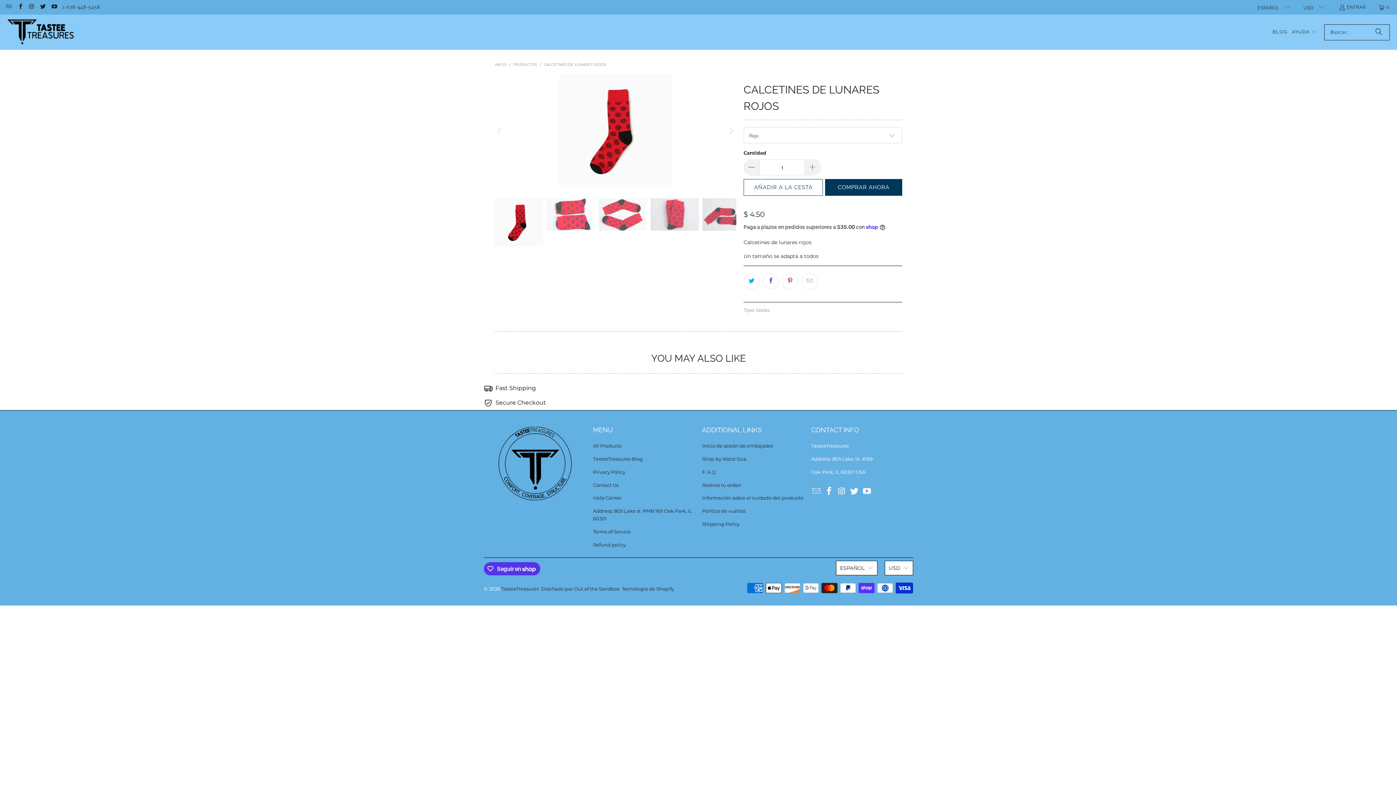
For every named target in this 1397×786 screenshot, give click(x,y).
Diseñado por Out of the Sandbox (580, 589)
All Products (607, 446)
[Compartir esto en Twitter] (752, 281)
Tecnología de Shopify (648, 589)
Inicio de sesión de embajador (737, 446)
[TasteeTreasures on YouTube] (54, 7)
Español (1269, 8)
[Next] (731, 131)
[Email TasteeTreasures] (8, 7)
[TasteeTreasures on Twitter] (43, 7)
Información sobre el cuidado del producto (752, 498)
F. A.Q (709, 472)
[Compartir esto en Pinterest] (790, 281)
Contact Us (605, 485)
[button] (1304, 32)
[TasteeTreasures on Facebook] (20, 7)
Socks (762, 310)
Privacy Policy (609, 472)
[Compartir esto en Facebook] (771, 281)
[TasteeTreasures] (41, 32)
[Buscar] (1379, 32)
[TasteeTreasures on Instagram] (31, 7)
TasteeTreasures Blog (618, 459)
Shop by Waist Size (724, 459)
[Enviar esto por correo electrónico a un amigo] (809, 281)
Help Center (607, 498)
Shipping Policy (721, 524)
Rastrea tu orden (721, 485)
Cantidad (755, 153)
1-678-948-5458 (81, 7)
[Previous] (500, 131)
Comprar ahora (863, 187)
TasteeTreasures (520, 589)
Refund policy (609, 545)
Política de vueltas (723, 511)
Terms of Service (612, 532)
